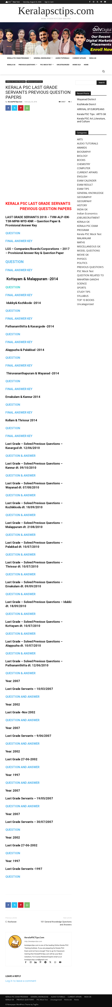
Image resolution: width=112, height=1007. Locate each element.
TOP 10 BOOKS (85, 300)
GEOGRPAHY (84, 201)
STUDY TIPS (83, 291)
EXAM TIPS (83, 188)
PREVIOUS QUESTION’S (25, 999)
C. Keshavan (11, 922)
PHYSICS (82, 258)
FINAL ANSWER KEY (18, 241)
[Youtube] (105, 2)
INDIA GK (82, 209)
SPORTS (81, 287)
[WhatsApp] (27, 108)
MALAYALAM (84, 238)
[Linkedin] (36, 962)
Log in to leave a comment (20, 980)
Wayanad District (86, 99)
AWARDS (82, 147)
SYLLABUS (83, 296)
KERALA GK (83, 221)
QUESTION (12, 233)
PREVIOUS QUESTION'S (34, 82)
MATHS (81, 242)
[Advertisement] (38, 190)
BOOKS (81, 160)
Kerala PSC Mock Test (89, 234)
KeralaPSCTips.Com (15, 102)
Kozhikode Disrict (86, 104)
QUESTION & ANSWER (20, 455)
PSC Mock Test (85, 271)
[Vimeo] (101, 2)
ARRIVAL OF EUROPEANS (91, 109)
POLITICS (82, 263)
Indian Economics (87, 213)
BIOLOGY (82, 155)
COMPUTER (83, 168)
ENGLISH (82, 176)
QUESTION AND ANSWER (22, 696)
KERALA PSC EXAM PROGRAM (15, 82)
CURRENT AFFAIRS (87, 172)
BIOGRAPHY (84, 151)
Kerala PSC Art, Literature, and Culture (91, 120)
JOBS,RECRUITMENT (88, 217)
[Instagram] (93, 2)
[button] (103, 71)
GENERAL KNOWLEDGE (90, 193)
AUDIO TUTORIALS (87, 143)
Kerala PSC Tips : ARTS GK (91, 114)
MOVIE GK (83, 254)
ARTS (80, 139)
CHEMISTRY (83, 164)
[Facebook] (89, 2)
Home (76, 999)
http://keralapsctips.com (33, 941)
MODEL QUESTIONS (88, 250)
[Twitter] (97, 2)
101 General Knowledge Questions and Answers (56, 923)
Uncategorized (85, 304)
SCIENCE (82, 283)
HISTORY (82, 205)
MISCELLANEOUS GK (88, 246)
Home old (68, 999)
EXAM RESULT (85, 184)
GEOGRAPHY (84, 197)
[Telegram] (46, 962)
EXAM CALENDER (86, 180)
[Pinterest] (20, 108)
